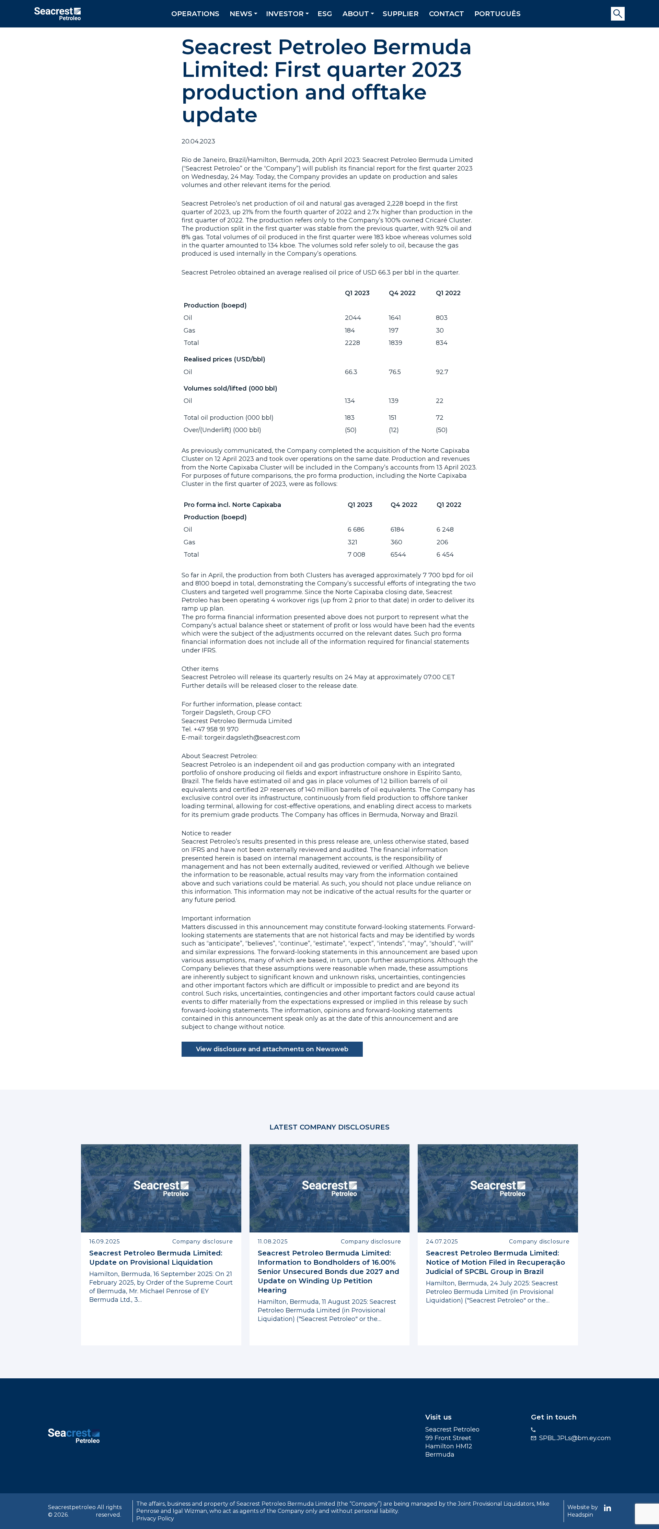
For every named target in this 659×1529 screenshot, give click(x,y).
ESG (324, 14)
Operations (195, 14)
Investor (285, 14)
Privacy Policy (155, 1518)
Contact (446, 14)
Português (497, 14)
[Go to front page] (57, 13)
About (356, 14)
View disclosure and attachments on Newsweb (272, 1049)
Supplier (401, 14)
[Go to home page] (74, 1435)
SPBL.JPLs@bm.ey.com (575, 1438)
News (241, 14)
